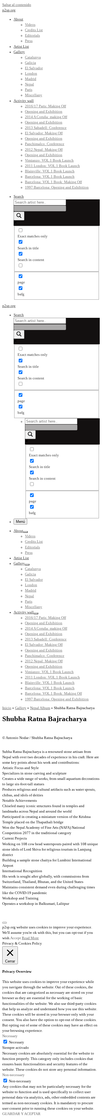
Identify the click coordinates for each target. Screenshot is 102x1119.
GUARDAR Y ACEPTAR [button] (21, 1114)
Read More (30, 938)
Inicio (6, 708)
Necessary (16, 1042)
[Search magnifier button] (19, 216)
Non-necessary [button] (13, 1075)
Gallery (20, 708)
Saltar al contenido (16, 5)
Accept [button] (15, 938)
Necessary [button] (10, 1036)
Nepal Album (40, 708)
